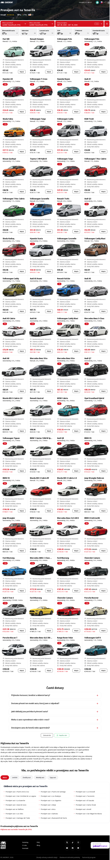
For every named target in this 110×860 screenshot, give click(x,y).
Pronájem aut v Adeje (48, 805)
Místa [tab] (5, 777)
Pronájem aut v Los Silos (14, 814)
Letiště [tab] (14, 777)
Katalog (25, 842)
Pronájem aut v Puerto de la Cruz (17, 792)
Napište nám (63, 735)
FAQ (38, 842)
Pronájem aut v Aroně (83, 809)
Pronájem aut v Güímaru (49, 814)
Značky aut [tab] (27, 777)
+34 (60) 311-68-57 (85, 2)
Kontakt (25, 848)
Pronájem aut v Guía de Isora (16, 805)
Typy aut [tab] (53, 777)
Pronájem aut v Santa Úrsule (86, 805)
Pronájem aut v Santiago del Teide (18, 818)
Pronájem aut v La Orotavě (85, 792)
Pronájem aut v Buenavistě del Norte (54, 818)
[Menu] (108, 2)
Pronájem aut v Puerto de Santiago (53, 792)
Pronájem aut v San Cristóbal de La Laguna (21, 796)
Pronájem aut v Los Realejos (51, 796)
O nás (24, 845)
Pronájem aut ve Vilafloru (15, 809)
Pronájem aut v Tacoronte (85, 796)
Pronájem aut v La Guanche (15, 800)
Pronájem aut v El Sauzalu (85, 800)
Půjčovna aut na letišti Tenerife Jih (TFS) (16, 829)
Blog (38, 845)
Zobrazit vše (47, 735)
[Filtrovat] (106, 24)
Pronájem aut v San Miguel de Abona (89, 814)
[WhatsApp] (97, 2)
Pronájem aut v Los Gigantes (51, 800)
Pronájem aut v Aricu (48, 809)
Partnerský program (88, 857)
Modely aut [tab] (40, 777)
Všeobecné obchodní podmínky (70, 857)
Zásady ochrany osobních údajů (46, 857)
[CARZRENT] (8, 2)
